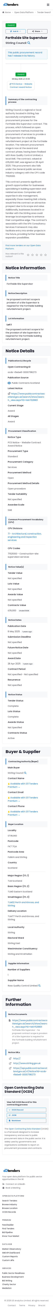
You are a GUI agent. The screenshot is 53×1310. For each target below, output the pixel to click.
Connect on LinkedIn (15, 1184)
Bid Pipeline (7, 1232)
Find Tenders (8, 1228)
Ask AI (15, 31)
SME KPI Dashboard (11, 1252)
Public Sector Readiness (13, 1273)
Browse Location (10, 1208)
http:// (17, 1058)
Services (6, 1268)
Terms (22, 1305)
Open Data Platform (24, 12)
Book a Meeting (12, 1187)
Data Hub (7, 1244)
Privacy (31, 1305)
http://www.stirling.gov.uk (26, 1063)
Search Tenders (9, 1200)
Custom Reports (10, 1256)
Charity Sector (9, 1284)
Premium (6, 1220)
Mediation (7, 1288)
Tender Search (44, 12)
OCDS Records (9, 1212)
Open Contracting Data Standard (24, 1128)
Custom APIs (8, 1260)
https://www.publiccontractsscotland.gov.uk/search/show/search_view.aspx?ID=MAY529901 (26, 397)
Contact (12, 1305)
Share (37, 31)
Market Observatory (11, 1249)
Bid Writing (7, 1280)
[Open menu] (48, 5)
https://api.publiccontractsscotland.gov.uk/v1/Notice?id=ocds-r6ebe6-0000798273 (30, 1071)
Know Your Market (10, 1236)
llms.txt (41, 1305)
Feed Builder (8, 1224)
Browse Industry (9, 1204)
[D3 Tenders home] (11, 5)
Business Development (13, 1277)
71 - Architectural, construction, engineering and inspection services (24, 537)
